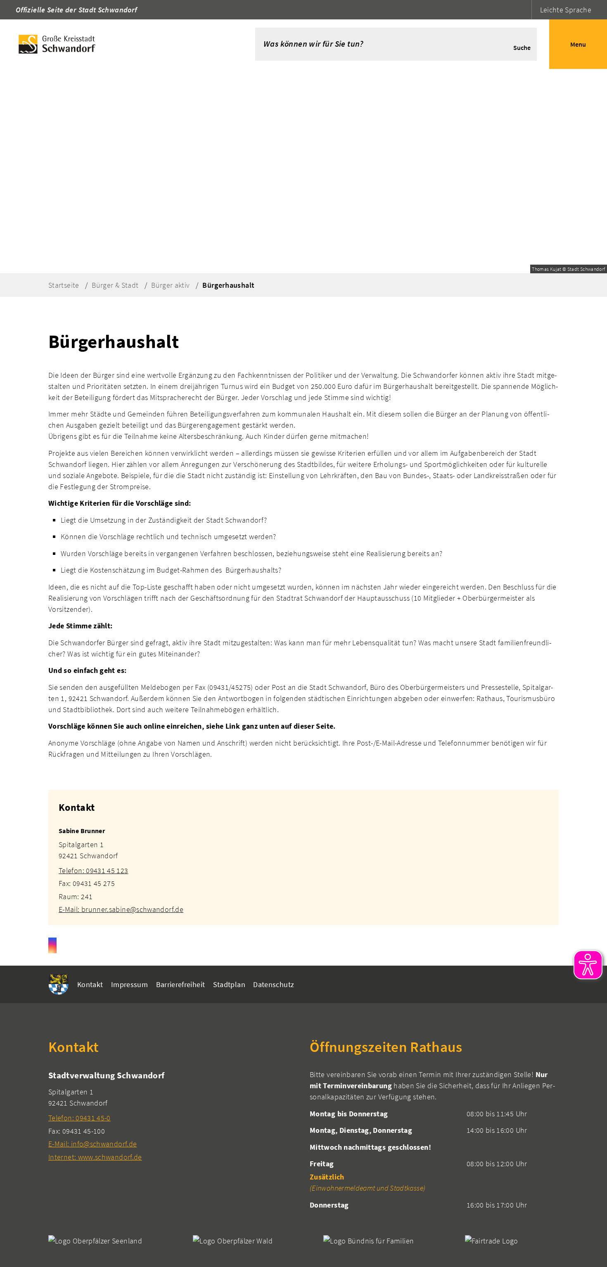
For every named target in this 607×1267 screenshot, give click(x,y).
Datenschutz (273, 984)
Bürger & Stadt (115, 285)
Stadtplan (229, 984)
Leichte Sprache (565, 9)
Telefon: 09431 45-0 (79, 1118)
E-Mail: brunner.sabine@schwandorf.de (121, 909)
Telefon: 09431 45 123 (93, 870)
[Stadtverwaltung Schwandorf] (172, 1116)
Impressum (129, 984)
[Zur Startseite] (115, 44)
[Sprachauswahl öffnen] (524, 9)
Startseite (63, 285)
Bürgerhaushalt (228, 285)
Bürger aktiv (170, 285)
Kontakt (90, 984)
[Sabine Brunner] (303, 865)
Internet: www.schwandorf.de (95, 1157)
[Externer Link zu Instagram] (52, 945)
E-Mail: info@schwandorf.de (92, 1144)
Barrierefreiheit (180, 984)
